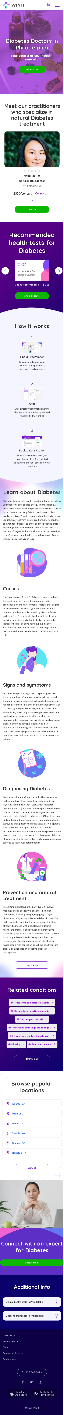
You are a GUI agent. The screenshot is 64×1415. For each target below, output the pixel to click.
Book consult (32, 1262)
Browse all (32, 1058)
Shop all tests (32, 295)
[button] (32, 200)
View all (32, 209)
